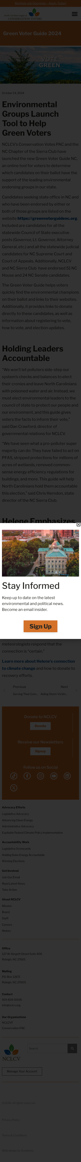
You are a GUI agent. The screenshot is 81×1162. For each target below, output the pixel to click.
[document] (40, 581)
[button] (78, 524)
